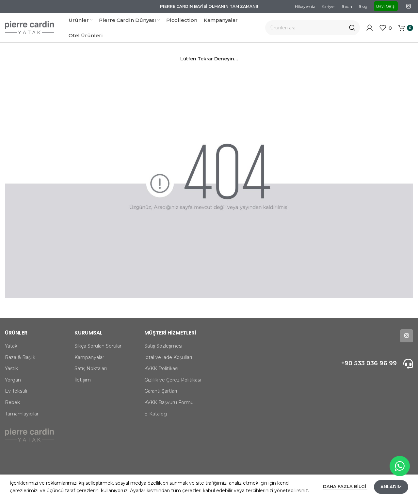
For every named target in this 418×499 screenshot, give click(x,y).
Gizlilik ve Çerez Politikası (172, 380)
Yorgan (13, 380)
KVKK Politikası (161, 368)
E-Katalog (155, 414)
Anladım (391, 486)
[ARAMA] (352, 27)
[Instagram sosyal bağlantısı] (408, 6)
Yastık (11, 368)
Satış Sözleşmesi (163, 346)
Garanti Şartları (160, 391)
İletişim (82, 380)
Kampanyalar (89, 357)
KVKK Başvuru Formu (169, 402)
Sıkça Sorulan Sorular (97, 346)
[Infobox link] (365, 363)
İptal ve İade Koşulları (168, 357)
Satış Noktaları (90, 368)
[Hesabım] (369, 27)
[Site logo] (29, 27)
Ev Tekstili (16, 391)
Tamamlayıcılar (22, 414)
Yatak (11, 346)
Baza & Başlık (20, 357)
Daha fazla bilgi (345, 486)
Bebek (12, 402)
